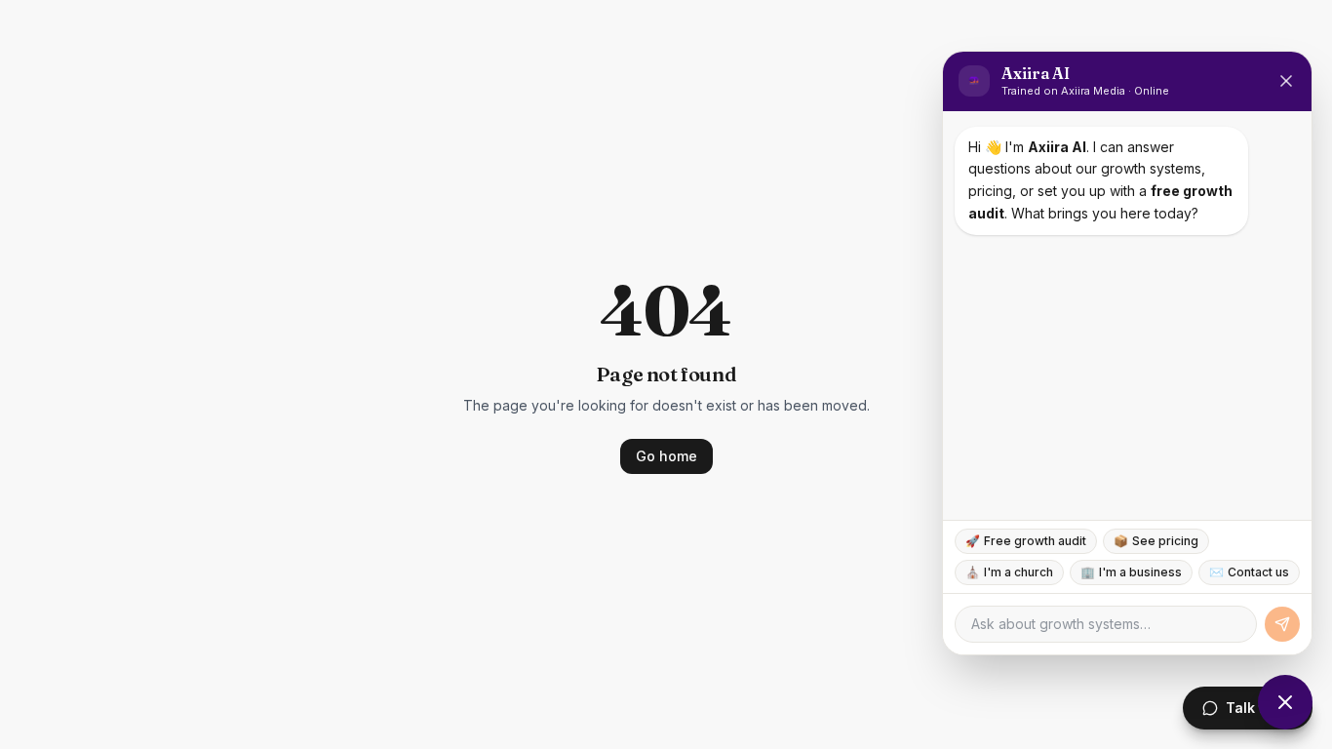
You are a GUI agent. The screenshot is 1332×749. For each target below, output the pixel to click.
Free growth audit (1025, 540)
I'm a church (1009, 572)
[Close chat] (1285, 702)
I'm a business (1131, 572)
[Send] (1282, 624)
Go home (666, 456)
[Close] (1286, 81)
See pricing (1156, 540)
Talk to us (1259, 707)
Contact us (1249, 572)
